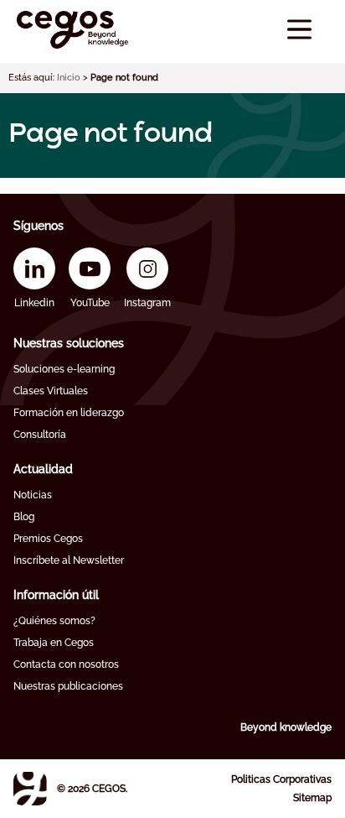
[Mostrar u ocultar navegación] (299, 30)
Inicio (68, 77)
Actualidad (43, 469)
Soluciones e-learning (64, 369)
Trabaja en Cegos (53, 643)
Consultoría (39, 434)
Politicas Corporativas (281, 779)
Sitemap (312, 798)
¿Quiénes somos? (54, 621)
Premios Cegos (48, 538)
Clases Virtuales (50, 391)
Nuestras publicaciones (68, 686)
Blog (23, 517)
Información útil (56, 595)
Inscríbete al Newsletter (68, 560)
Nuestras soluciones (68, 343)
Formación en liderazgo (68, 413)
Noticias (32, 495)
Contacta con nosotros (66, 664)
